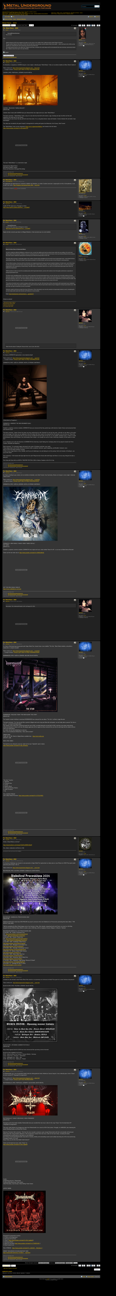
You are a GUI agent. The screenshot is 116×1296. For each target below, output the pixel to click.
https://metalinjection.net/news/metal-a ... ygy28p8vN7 (21, 294)
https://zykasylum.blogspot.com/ (10, 57)
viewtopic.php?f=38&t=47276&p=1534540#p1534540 (26, 652)
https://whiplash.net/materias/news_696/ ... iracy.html (26, 185)
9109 (85, 42)
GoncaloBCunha (82, 192)
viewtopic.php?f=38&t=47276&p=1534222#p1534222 (26, 481)
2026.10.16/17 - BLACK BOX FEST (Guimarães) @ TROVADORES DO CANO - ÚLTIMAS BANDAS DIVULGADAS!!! (25, 13)
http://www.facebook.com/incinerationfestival (17, 934)
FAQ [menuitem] (13, 16)
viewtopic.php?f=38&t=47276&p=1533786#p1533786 (26, 69)
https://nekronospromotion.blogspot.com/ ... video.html (26, 1078)
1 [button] (84, 25)
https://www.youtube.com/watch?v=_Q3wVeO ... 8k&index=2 (27, 1248)
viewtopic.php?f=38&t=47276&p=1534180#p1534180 (26, 359)
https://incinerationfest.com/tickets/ (16, 935)
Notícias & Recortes (21, 19)
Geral (14, 19)
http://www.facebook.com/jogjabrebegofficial (14, 961)
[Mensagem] (3, 62)
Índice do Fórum (8, 19)
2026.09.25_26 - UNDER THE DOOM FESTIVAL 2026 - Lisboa (14, 12)
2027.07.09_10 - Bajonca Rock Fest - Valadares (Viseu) (62, 13)
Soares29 (81, 210)
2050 (85, 853)
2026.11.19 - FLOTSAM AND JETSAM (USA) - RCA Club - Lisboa (15, 14)
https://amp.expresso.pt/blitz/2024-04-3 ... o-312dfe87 (16, 207)
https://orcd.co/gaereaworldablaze (34, 126)
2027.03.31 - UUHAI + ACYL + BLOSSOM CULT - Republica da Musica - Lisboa (67, 12)
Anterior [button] (82, 25)
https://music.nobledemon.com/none (12, 589)
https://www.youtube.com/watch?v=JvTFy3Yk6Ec (31, 795)
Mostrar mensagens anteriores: (31, 1262)
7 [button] (92, 25)
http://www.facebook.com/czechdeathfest (13, 946)
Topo (98, 58)
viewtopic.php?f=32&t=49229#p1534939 (23, 1079)
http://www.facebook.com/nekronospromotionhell (18, 174)
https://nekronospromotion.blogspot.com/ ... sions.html (26, 867)
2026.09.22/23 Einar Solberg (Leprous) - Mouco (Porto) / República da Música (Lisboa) (19, 11)
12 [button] (97, 25)
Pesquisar (96, 6)
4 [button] (87, 25)
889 (85, 258)
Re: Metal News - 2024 (10, 28)
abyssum (81, 322)
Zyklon (80, 39)
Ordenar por (52, 1262)
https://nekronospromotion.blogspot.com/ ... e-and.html (26, 479)
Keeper (80, 255)
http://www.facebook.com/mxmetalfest (12, 958)
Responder (6, 25)
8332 (85, 236)
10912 (85, 195)
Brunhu (80, 233)
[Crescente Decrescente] (69, 1262)
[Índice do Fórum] (27, 9)
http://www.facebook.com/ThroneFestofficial (16, 938)
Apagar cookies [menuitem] (90, 1276)
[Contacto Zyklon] (83, 45)
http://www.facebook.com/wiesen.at (12, 952)
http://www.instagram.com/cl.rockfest (12, 965)
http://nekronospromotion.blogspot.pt (15, 173)
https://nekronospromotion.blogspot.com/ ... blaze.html (26, 68)
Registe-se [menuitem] (91, 16)
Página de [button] (79, 25)
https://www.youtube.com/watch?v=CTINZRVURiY (27, 1243)
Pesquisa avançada (98, 6)
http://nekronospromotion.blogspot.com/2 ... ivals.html (26, 982)
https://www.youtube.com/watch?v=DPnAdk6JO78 (15, 128)
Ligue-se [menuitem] (97, 16)
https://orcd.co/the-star (38, 736)
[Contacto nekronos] (83, 76)
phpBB (48, 1278)
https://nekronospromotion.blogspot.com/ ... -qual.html (26, 358)
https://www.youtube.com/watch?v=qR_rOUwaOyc (15, 745)
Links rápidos (7, 16)
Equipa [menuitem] (83, 1276)
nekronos (81, 70)
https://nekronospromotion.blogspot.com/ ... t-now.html (26, 651)
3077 (85, 73)
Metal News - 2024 (9, 23)
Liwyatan (81, 850)
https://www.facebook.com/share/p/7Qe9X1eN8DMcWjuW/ (17, 845)
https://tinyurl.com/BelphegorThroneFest (17, 940)
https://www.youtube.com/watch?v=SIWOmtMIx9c (31, 552)
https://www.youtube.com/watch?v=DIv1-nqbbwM (15, 1144)
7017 (85, 325)
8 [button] (94, 25)
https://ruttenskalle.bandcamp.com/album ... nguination (16, 1252)
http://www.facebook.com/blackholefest (13, 955)
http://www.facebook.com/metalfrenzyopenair (14, 943)
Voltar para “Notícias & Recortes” (10, 1268)
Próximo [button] (99, 25)
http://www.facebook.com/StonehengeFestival (14, 949)
